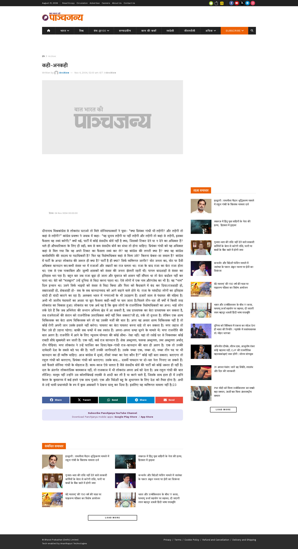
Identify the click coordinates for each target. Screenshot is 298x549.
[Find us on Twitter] (242, 3)
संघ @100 (100, 30)
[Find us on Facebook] (231, 3)
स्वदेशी (170, 30)
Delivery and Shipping (244, 539)
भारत (63, 30)
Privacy (167, 539)
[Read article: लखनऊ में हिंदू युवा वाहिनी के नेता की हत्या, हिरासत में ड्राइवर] (125, 461)
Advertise (95, 3)
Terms (177, 539)
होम (43, 56)
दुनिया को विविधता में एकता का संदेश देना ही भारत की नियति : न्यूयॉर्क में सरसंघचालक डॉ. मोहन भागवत (235, 329)
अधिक (209, 30)
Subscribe (233, 30)
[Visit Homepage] (62, 16)
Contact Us (129, 3)
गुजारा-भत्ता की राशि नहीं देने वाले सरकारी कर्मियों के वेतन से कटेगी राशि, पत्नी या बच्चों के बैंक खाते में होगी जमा (86, 479)
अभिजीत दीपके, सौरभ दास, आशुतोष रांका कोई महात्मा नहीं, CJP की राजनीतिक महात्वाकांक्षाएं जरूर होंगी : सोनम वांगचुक (234, 350)
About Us (117, 3)
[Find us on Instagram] (253, 3)
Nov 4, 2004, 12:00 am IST (88, 72)
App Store (147, 416)
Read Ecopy (68, 3)
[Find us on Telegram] (247, 3)
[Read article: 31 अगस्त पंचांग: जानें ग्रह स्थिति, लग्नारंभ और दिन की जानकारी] (201, 372)
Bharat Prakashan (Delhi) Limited (61, 539)
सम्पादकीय (125, 30)
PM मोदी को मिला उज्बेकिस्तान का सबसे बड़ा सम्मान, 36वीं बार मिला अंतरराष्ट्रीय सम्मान (234, 391)
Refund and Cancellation (215, 539)
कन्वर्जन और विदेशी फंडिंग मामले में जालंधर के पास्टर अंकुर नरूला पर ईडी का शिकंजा (233, 266)
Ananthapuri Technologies (73, 543)
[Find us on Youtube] (237, 3)
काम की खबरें (148, 30)
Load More (112, 518)
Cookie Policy (192, 539)
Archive (52, 56)
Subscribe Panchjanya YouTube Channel (112, 413)
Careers (106, 3)
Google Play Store (126, 416)
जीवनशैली (189, 30)
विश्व (81, 30)
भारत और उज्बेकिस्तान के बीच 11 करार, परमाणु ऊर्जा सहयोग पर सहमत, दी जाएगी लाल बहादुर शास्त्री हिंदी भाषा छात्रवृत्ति (159, 498)
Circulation (82, 3)
